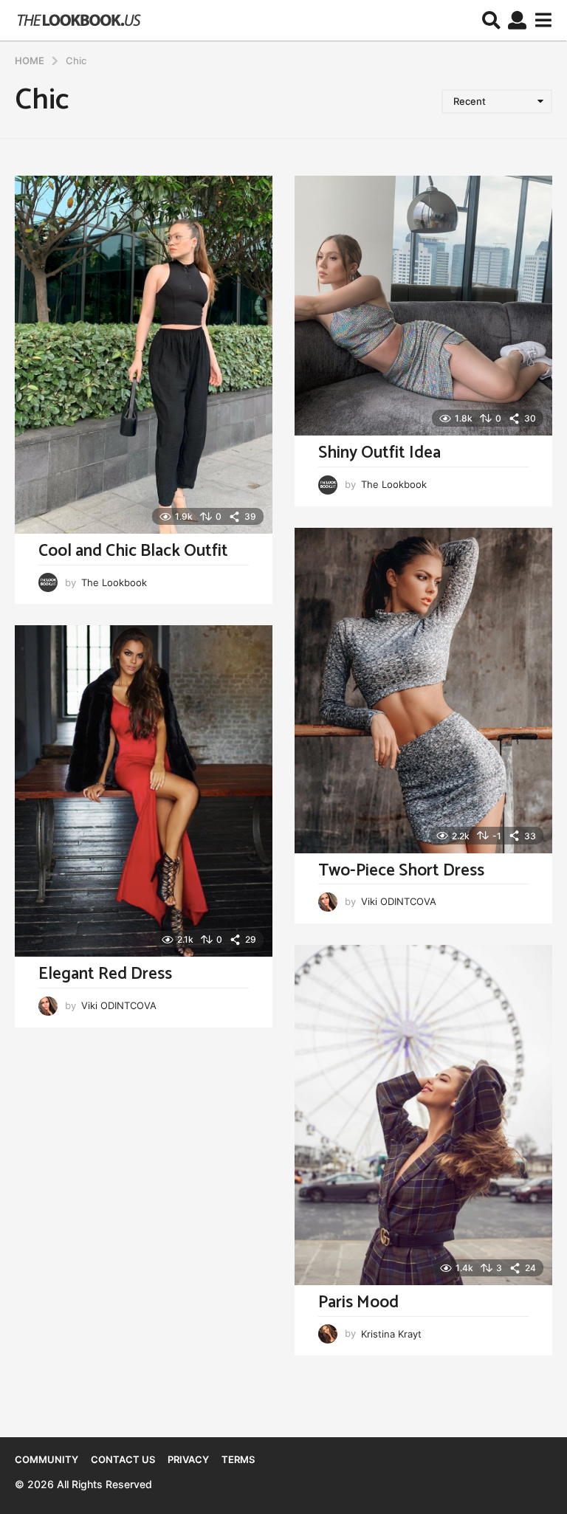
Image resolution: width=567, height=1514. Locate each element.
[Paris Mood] (423, 1114)
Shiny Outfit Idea (379, 453)
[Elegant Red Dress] (143, 791)
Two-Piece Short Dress (401, 870)
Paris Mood (358, 1302)
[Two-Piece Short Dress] (423, 690)
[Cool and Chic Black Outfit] (143, 355)
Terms (238, 1459)
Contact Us (123, 1459)
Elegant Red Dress (105, 974)
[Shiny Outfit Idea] (423, 306)
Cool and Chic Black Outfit (133, 551)
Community (46, 1459)
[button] (491, 20)
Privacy (188, 1459)
